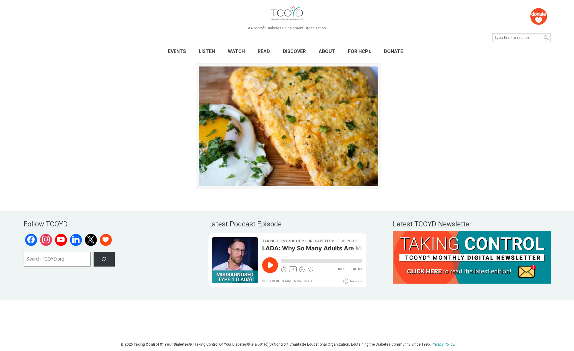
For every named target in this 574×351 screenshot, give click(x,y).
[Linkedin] (75, 240)
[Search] (104, 259)
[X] (90, 240)
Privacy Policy (443, 344)
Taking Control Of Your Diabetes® (287, 13)
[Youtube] (61, 240)
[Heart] (105, 240)
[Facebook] (31, 240)
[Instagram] (46, 240)
